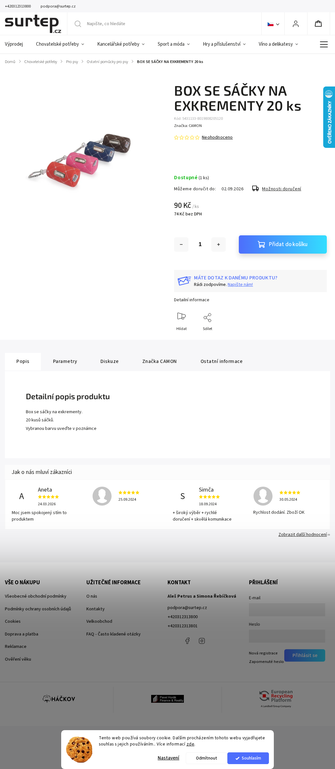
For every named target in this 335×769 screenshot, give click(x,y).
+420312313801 (183, 626)
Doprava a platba (21, 634)
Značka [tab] (159, 361)
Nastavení (168, 758)
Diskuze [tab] (109, 361)
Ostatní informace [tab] (222, 361)
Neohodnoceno (217, 137)
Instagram (202, 641)
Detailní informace (191, 300)
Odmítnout (206, 758)
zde (190, 744)
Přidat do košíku (288, 244)
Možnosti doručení (281, 189)
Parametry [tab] (65, 361)
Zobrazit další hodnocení (302, 534)
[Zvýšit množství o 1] (218, 244)
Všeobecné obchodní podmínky (35, 596)
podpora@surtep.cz (187, 607)
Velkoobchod (99, 621)
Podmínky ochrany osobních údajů (38, 609)
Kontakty (95, 609)
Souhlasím (251, 758)
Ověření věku (18, 659)
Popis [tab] (22, 361)
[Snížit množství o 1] (181, 244)
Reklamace (15, 646)
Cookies (13, 621)
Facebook (187, 641)
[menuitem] (17, 44)
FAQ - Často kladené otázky (113, 634)
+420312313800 (183, 617)
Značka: (188, 126)
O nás (91, 596)
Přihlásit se (304, 655)
